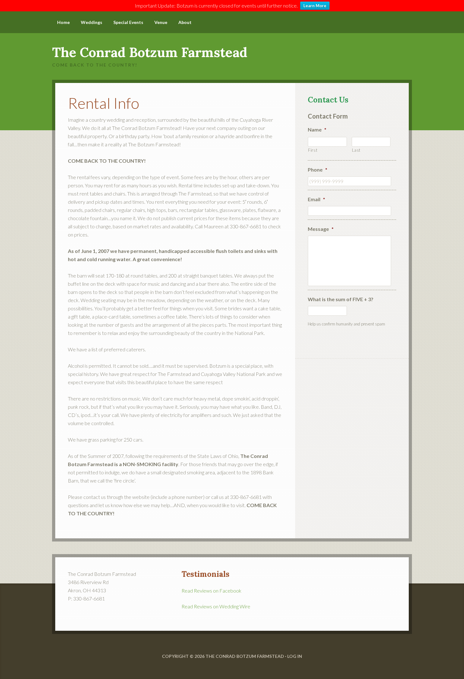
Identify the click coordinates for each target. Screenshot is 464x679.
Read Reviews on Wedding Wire (215, 606)
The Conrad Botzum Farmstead (149, 52)
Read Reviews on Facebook (211, 591)
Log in (294, 656)
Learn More (314, 5)
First (312, 150)
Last (356, 150)
